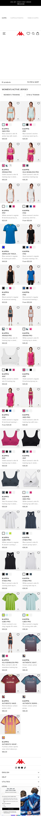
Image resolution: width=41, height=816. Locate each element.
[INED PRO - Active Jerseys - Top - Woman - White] (10, 124)
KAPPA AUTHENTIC (17, 18)
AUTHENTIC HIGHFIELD (10, 745)
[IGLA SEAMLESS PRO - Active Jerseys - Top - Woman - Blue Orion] (27, 165)
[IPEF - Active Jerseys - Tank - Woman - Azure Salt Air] (24, 124)
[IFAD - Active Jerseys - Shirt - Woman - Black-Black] (27, 206)
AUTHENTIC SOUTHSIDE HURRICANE (31, 663)
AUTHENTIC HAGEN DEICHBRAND (10, 704)
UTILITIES (6, 782)
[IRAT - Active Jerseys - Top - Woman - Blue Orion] (10, 369)
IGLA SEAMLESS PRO (31, 173)
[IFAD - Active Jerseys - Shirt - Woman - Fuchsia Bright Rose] (34, 206)
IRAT (10, 377)
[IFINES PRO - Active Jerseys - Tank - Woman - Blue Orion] (24, 533)
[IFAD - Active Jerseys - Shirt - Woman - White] (24, 206)
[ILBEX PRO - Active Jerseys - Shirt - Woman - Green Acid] (10, 533)
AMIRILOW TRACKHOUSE (10, 255)
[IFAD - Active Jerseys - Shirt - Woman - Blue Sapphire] (30, 206)
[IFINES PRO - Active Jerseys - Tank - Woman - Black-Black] (27, 533)
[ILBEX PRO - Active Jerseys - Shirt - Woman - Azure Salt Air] (6, 533)
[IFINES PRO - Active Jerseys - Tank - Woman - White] (30, 533)
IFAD (31, 214)
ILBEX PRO (10, 541)
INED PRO (9, 132)
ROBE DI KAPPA (33, 18)
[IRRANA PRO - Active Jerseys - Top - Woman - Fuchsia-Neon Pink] (3, 165)
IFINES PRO (30, 541)
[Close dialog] (39, 788)
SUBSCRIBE (11, 808)
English (5, 772)
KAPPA (4, 18)
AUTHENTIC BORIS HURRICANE (31, 704)
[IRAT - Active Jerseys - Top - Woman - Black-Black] (6, 369)
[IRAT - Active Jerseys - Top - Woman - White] (3, 369)
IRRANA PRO (10, 173)
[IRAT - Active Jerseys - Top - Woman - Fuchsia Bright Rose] (13, 369)
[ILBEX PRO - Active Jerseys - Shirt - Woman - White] (3, 533)
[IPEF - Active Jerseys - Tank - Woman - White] (34, 124)
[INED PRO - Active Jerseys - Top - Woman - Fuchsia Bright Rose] (6, 124)
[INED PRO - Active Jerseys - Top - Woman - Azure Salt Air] (3, 124)
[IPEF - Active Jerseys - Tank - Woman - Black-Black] (27, 124)
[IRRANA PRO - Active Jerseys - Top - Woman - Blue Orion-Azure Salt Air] (6, 165)
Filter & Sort (33, 82)
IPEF (30, 132)
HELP (4, 777)
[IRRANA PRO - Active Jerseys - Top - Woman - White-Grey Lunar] (10, 165)
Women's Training (12, 95)
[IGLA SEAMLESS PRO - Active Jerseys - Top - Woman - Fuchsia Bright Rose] (24, 165)
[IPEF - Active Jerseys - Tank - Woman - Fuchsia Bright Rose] (30, 124)
